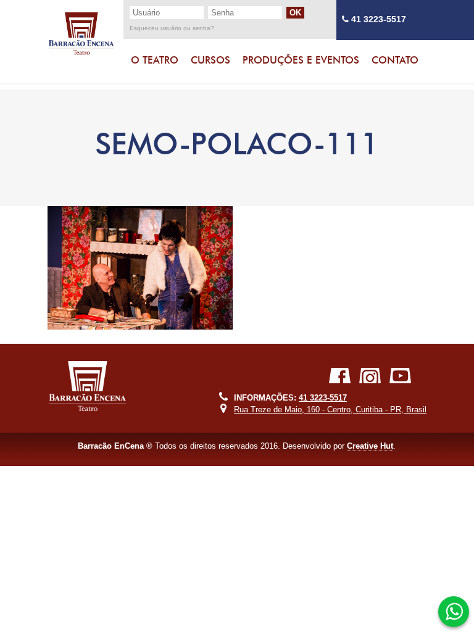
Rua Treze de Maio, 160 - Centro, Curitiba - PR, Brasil (330, 409)
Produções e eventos (301, 60)
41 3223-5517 (377, 19)
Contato (395, 60)
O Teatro (154, 60)
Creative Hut (370, 446)
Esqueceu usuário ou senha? (172, 28)
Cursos (210, 60)
